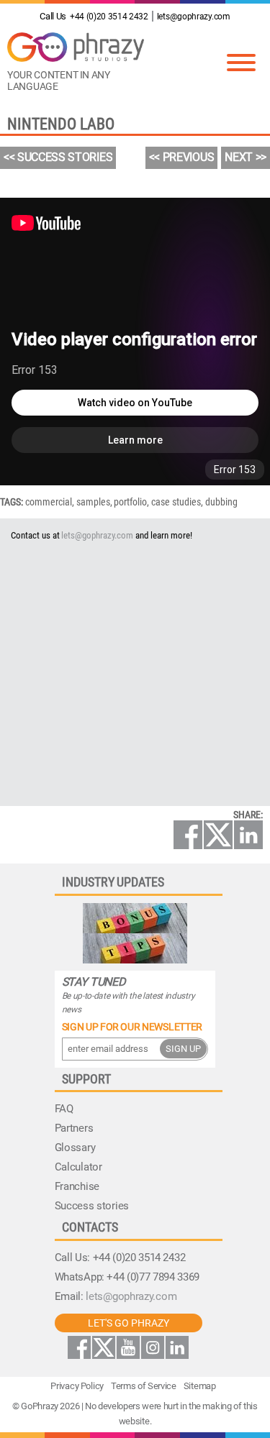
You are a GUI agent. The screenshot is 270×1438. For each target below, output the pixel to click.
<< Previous (182, 157)
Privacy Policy (77, 1385)
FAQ (64, 1108)
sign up (183, 1048)
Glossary (75, 1147)
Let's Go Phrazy (128, 1323)
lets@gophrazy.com (193, 16)
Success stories (92, 1205)
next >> (245, 157)
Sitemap (200, 1385)
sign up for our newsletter (132, 1026)
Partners (74, 1128)
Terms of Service (143, 1385)
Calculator (78, 1166)
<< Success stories (58, 157)
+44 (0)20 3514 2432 (94, 16)
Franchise (77, 1186)
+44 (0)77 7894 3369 (153, 1276)
